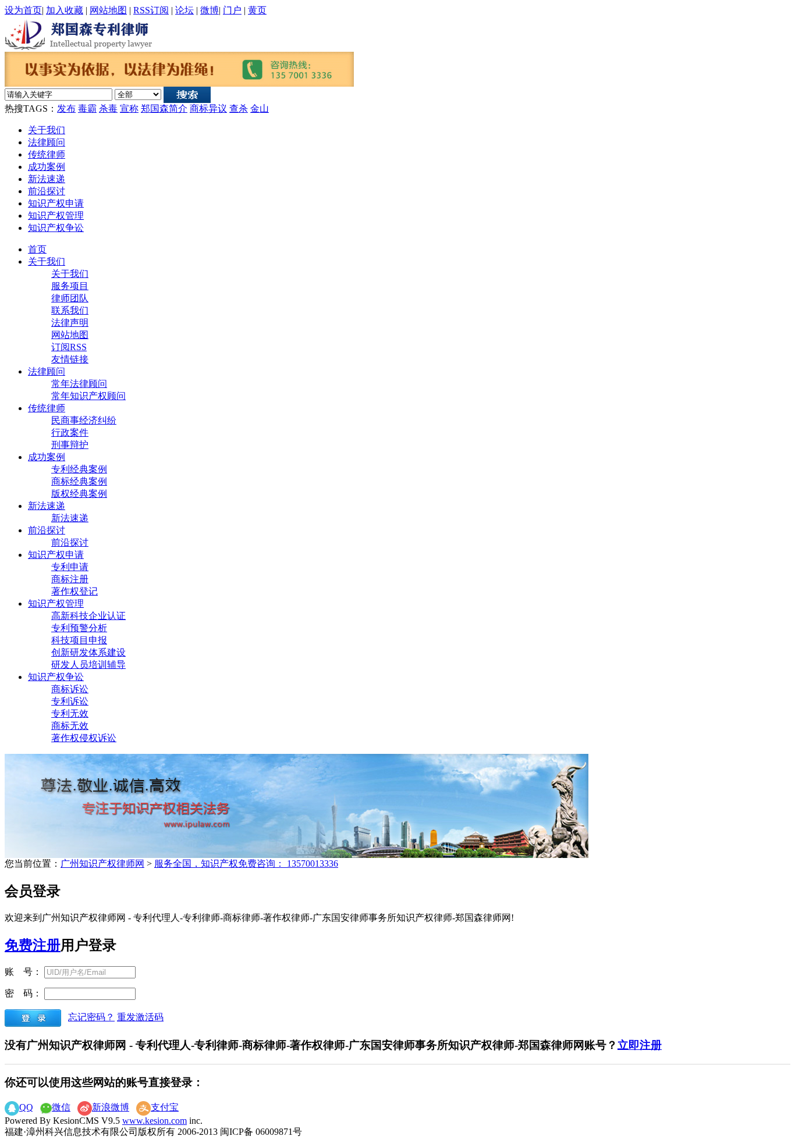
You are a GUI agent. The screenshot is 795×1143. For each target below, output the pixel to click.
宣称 (129, 108)
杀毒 (108, 108)
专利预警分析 (79, 628)
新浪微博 (110, 1107)
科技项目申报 (79, 640)
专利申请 (69, 567)
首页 (37, 249)
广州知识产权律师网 (102, 863)
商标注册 (69, 579)
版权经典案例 (79, 493)
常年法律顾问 (79, 384)
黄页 (257, 10)
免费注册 (33, 945)
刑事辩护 (69, 445)
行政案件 (69, 432)
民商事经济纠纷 (83, 420)
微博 (209, 10)
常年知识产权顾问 (88, 396)
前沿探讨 (46, 191)
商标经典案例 (79, 481)
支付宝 (165, 1107)
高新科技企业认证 (88, 616)
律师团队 (69, 298)
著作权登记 (74, 591)
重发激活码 (140, 1017)
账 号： (23, 972)
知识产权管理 (56, 215)
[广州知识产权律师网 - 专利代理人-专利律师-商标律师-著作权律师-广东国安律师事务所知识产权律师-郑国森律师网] (80, 33)
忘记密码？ (91, 1017)
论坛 (184, 10)
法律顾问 (46, 142)
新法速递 (46, 179)
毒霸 (87, 108)
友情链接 (69, 359)
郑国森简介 (164, 108)
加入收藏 (64, 10)
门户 (232, 10)
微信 (61, 1107)
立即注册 (639, 1045)
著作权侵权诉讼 (83, 738)
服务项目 (69, 286)
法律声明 (69, 322)
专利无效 (69, 713)
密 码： (23, 993)
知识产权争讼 (56, 228)
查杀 (238, 108)
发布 (66, 108)
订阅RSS (69, 347)
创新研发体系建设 (88, 652)
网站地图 (108, 10)
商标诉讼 (69, 689)
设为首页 (23, 10)
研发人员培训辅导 (88, 665)
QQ (26, 1107)
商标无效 (69, 726)
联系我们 (69, 310)
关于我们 (46, 130)
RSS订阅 (151, 10)
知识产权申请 (56, 203)
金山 (259, 108)
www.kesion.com (154, 1121)
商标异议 (208, 108)
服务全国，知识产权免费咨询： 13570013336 (246, 863)
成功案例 (46, 167)
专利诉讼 (69, 701)
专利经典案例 (79, 469)
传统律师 (46, 154)
